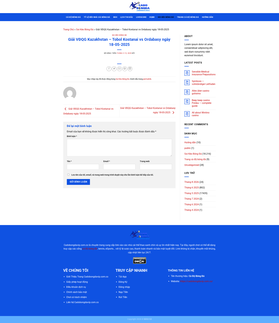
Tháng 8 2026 (191, 182)
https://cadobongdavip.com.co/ (196, 281)
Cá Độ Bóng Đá (73, 17)
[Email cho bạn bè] (119, 68)
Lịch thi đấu (126, 17)
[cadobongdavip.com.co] (139, 6)
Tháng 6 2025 (191, 187)
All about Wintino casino (200, 114)
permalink (147, 79)
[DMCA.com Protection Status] (139, 260)
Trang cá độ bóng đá (188, 17)
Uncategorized (191, 165)
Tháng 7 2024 (191, 198)
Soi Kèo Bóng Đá (166, 17)
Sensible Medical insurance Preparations (203, 73)
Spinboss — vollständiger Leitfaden (203, 82)
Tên (69, 161)
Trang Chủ (68, 29)
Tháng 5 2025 (191, 193)
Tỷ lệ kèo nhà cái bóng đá (97, 17)
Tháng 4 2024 (191, 210)
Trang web (145, 161)
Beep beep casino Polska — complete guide (201, 103)
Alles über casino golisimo (200, 92)
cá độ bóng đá (89, 248)
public (187, 148)
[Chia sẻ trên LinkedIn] (130, 68)
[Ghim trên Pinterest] (124, 68)
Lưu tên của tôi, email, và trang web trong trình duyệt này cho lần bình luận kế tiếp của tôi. (112, 175)
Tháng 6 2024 (191, 204)
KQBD (152, 17)
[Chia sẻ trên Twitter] (114, 68)
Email (106, 161)
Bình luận (72, 136)
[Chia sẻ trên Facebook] (109, 68)
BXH (115, 17)
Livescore (141, 17)
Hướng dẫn (207, 17)
